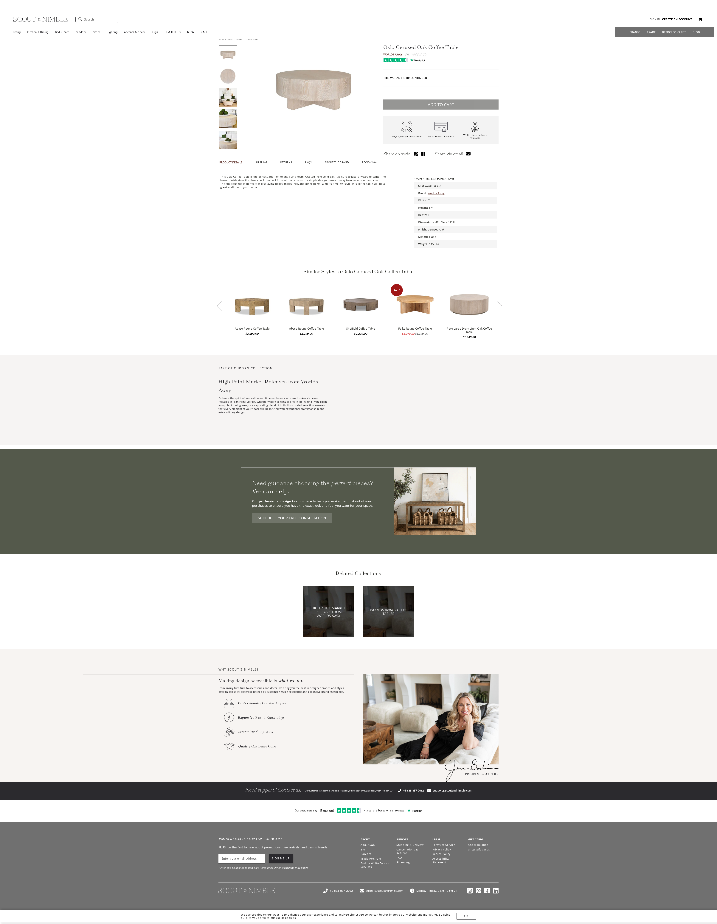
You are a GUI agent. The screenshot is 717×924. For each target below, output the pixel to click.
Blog (364, 849)
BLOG (696, 32)
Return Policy (441, 854)
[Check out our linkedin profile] (496, 891)
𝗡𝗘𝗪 (190, 32)
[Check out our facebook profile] (487, 891)
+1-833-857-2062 (413, 790)
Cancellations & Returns (407, 851)
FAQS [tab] (308, 162)
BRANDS (635, 32)
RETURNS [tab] (286, 162)
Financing (403, 862)
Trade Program (371, 858)
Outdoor (81, 32)
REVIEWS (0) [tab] (369, 162)
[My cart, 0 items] (700, 19)
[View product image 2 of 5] (228, 76)
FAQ (399, 857)
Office (96, 32)
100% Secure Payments (441, 136)
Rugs (155, 32)
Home (221, 39)
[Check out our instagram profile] (470, 891)
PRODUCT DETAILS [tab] (230, 162)
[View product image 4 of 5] (228, 118)
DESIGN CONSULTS (674, 32)
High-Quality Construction (407, 136)
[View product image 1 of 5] (228, 54)
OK (466, 916)
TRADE (651, 32)
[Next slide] (499, 306)
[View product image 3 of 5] (228, 97)
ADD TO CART (441, 104)
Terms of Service (443, 845)
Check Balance (478, 845)
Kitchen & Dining (38, 32)
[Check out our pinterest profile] (478, 891)
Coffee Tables (251, 39)
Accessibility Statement (440, 860)
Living (17, 32)
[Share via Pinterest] (416, 154)
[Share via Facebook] (423, 154)
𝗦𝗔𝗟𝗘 (204, 32)
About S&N (368, 845)
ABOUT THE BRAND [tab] (337, 162)
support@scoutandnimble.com (452, 790)
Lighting (112, 32)
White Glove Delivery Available (475, 136)
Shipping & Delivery (409, 845)
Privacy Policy (441, 849)
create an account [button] (677, 19)
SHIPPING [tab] (261, 162)
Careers (366, 854)
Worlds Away (392, 54)
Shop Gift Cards (479, 849)
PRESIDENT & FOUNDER (482, 774)
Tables (239, 39)
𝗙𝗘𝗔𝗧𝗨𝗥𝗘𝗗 (172, 32)
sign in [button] (655, 19)
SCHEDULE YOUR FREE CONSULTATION (292, 518)
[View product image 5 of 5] (228, 140)
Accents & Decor (134, 32)
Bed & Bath (62, 32)
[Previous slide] (219, 306)
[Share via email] (468, 154)
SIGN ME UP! (281, 858)
